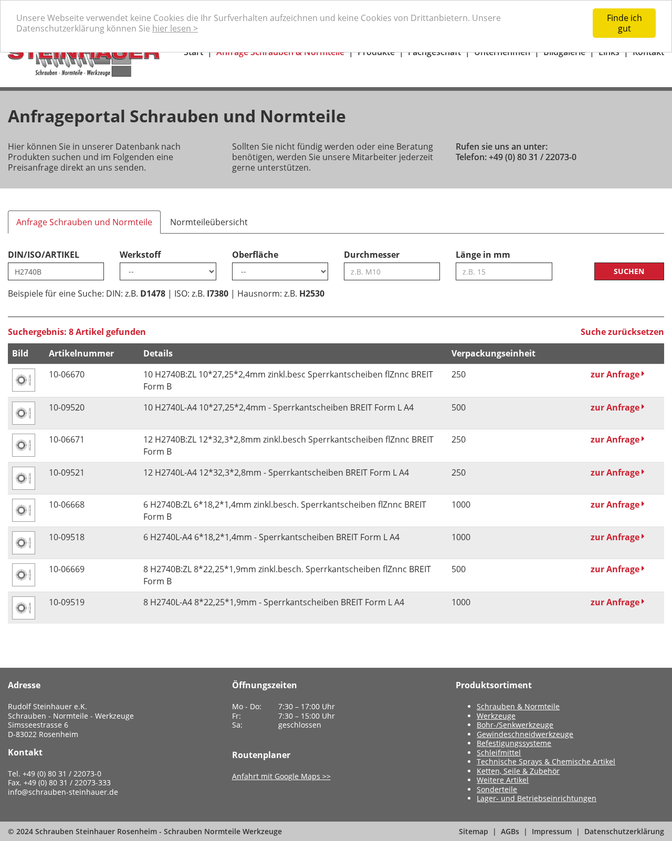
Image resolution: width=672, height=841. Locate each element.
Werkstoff (140, 254)
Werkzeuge (496, 716)
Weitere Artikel (503, 780)
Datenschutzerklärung (624, 831)
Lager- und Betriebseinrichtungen (536, 798)
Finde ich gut (624, 23)
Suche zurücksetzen (622, 332)
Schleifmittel (499, 753)
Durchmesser (372, 254)
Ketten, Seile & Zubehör (518, 771)
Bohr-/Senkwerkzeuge (515, 725)
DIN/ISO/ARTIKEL (43, 254)
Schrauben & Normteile (518, 706)
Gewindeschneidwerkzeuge (525, 734)
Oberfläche (255, 254)
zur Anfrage (616, 374)
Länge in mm (483, 254)
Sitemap (473, 831)
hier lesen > (175, 28)
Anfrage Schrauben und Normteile (84, 222)
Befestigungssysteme (514, 743)
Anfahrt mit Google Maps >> (281, 776)
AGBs (510, 831)
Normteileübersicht (209, 222)
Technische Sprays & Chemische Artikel (546, 761)
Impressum (552, 831)
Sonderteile (497, 789)
